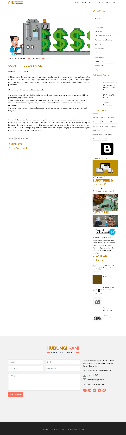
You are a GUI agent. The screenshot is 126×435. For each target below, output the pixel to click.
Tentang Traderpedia (107, 317)
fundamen (98, 31)
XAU (96, 70)
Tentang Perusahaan (107, 104)
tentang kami (99, 61)
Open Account (100, 57)
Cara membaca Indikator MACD (108, 266)
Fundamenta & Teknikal (103, 36)
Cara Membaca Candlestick (108, 289)
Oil (96, 53)
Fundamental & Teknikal (23, 138)
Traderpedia (99, 66)
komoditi (98, 44)
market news (99, 48)
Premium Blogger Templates (76, 429)
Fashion (97, 23)
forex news (99, 27)
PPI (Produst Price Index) (109, 96)
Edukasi (11, 138)
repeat (105, 276)
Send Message (16, 394)
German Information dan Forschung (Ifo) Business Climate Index (110, 86)
